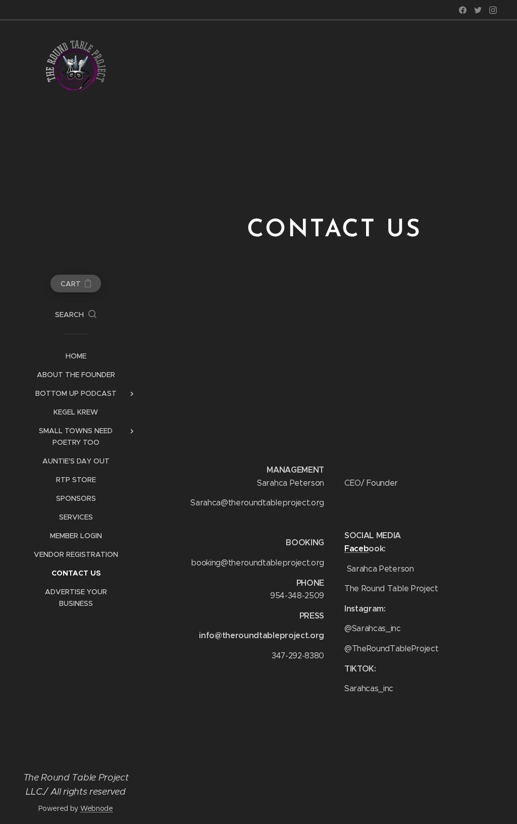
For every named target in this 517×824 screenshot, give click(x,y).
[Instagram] (493, 10)
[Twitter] (478, 10)
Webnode (96, 808)
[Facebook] (462, 10)
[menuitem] (75, 356)
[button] (75, 314)
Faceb (356, 548)
